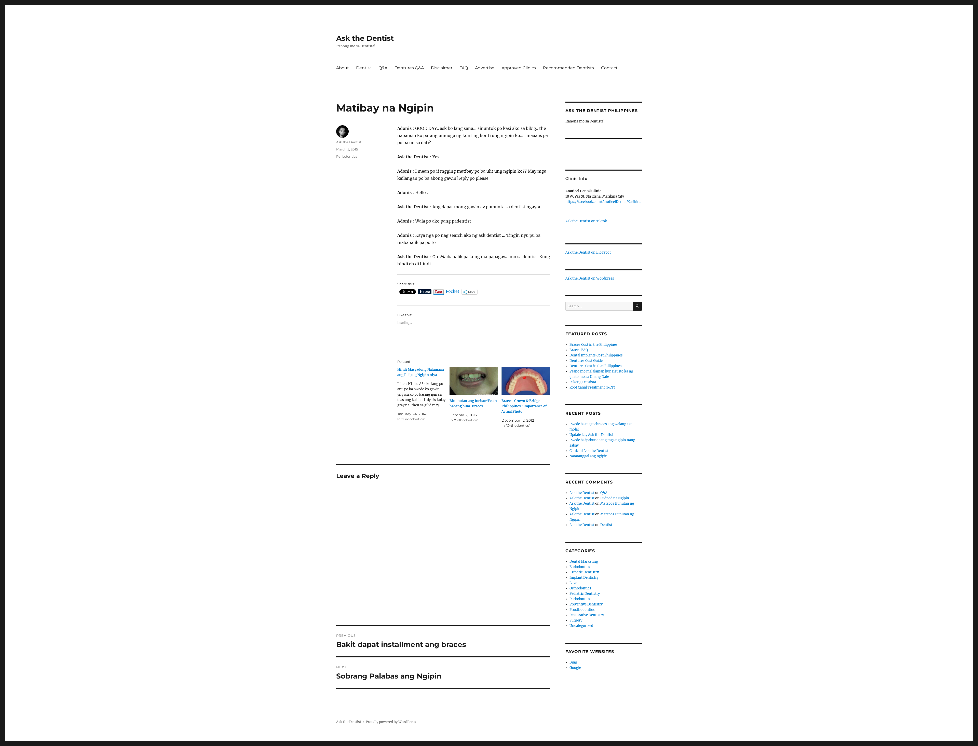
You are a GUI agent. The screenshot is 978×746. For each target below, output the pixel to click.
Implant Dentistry (584, 577)
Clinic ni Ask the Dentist (588, 451)
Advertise (484, 67)
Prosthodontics (582, 609)
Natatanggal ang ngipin (588, 456)
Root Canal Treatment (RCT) (592, 387)
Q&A (382, 67)
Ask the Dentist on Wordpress (589, 278)
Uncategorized (581, 626)
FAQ (463, 67)
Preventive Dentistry (586, 604)
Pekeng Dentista (582, 382)
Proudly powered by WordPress (391, 722)
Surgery (575, 620)
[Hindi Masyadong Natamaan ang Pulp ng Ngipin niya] (423, 394)
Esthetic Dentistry (584, 572)
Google (575, 668)
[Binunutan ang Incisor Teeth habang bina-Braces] (474, 381)
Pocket (452, 291)
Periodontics (346, 156)
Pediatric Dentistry (584, 593)
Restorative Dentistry (586, 615)
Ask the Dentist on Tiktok (586, 221)
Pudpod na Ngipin (614, 498)
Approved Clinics (518, 67)
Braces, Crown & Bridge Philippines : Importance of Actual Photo (524, 406)
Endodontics (579, 567)
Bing (573, 662)
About (342, 67)
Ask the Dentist (365, 38)
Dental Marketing (583, 561)
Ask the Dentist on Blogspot (588, 252)
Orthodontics (580, 588)
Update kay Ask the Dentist (591, 435)
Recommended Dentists (568, 67)
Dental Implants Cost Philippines (596, 355)
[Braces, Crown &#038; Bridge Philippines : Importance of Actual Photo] (525, 381)
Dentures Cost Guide (586, 360)
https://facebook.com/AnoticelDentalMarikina (603, 202)
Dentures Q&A (409, 67)
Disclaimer (441, 67)
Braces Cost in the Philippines (593, 344)
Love (573, 583)
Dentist (363, 67)
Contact (609, 67)
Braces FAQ (578, 350)
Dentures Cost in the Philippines (595, 366)
